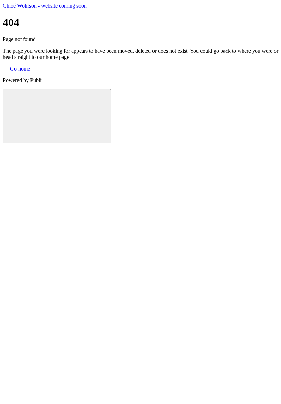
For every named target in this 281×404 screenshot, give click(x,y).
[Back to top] (57, 116)
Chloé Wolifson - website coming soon (45, 6)
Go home (20, 69)
